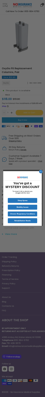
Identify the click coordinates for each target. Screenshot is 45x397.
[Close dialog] (40, 171)
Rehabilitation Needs (22, 221)
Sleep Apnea (23, 200)
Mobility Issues (22, 207)
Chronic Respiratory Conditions (22, 214)
